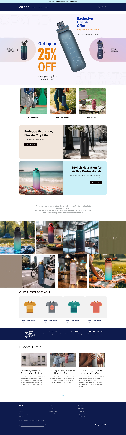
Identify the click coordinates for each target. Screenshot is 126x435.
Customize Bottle (53, 414)
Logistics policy (82, 414)
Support (21, 416)
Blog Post (21, 408)
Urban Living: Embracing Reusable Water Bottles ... (32, 372)
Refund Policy (81, 408)
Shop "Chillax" (31, 144)
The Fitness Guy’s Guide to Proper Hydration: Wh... (90, 372)
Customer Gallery (23, 414)
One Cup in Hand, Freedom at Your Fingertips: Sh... (62, 372)
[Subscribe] (43, 425)
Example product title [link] (28, 320)
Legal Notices (81, 416)
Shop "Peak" (95, 182)
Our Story (21, 411)
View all (63, 395)
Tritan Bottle (52, 408)
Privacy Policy (81, 411)
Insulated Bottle (53, 411)
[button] (34, 7)
